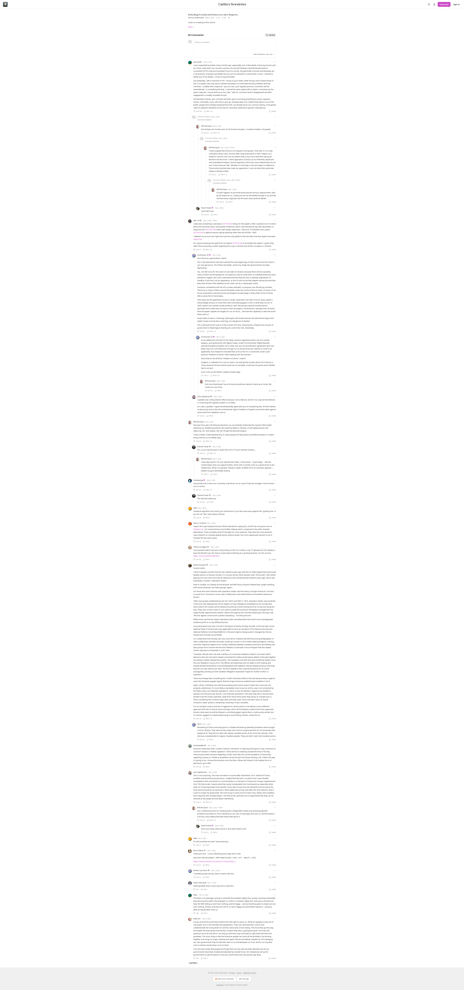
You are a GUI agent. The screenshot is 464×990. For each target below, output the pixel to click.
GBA (195, 508)
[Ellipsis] (275, 62)
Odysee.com (198, 529)
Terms (238, 973)
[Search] (429, 4)
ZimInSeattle (198, 745)
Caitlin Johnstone (196, 18)
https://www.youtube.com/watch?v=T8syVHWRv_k (214, 861)
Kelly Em (196, 918)
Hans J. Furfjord (199, 523)
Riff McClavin (206, 126)
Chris (199, 724)
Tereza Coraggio (200, 547)
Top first (272, 35)
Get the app (244, 979)
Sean (195, 895)
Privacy (232, 973)
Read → (191, 27)
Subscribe (444, 4)
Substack (220, 985)
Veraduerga (198, 480)
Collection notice (249, 973)
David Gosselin (199, 565)
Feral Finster (206, 208)
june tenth (197, 62)
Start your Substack (225, 979)
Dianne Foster (203, 446)
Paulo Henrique (199, 882)
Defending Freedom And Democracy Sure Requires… (213, 14)
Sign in (456, 4)
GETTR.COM (227, 224)
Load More (193, 963)
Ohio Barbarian (203, 396)
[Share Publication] (434, 4)
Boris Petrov (198, 850)
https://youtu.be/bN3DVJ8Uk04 (206, 556)
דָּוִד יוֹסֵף (196, 220)
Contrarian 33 (203, 255)
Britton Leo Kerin (200, 870)
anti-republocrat (200, 772)
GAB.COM (197, 239)
